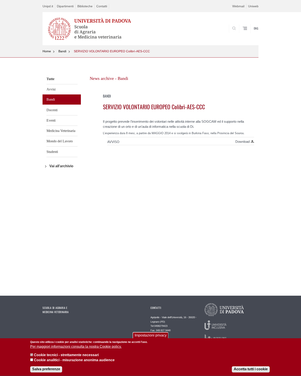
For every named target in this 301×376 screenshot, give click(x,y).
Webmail (238, 6)
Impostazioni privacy (151, 335)
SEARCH (250, 34)
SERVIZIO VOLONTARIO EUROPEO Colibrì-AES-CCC (112, 51)
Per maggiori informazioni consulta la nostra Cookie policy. (76, 347)
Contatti (101, 6)
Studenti (52, 152)
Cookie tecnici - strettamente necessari (66, 355)
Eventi (51, 120)
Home (47, 51)
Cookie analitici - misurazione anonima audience (74, 360)
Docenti (52, 110)
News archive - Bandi (109, 78)
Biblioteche (85, 6)
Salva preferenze (46, 369)
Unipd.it (48, 6)
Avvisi (51, 89)
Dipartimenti (65, 6)
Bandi (62, 51)
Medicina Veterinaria (60, 131)
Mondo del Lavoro (59, 141)
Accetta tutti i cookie (251, 369)
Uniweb (253, 6)
